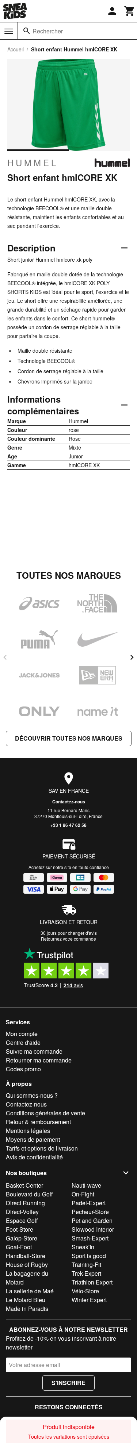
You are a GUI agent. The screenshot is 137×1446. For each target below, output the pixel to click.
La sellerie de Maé (30, 1291)
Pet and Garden (92, 1220)
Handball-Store (25, 1255)
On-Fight (83, 1194)
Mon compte (22, 1033)
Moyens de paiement (33, 1139)
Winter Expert (89, 1300)
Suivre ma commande (34, 1051)
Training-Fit (86, 1264)
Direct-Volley (22, 1211)
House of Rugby (27, 1264)
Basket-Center (24, 1185)
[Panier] (130, 11)
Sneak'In (83, 1247)
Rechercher (48, 31)
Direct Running (25, 1203)
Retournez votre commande (68, 938)
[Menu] (9, 31)
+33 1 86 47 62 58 (68, 825)
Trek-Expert (86, 1273)
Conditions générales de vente (45, 1113)
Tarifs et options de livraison (42, 1148)
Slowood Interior (93, 1229)
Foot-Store (19, 1229)
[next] (132, 657)
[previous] (5, 657)
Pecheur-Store (90, 1211)
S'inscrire (68, 1382)
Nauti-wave (86, 1185)
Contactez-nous (68, 801)
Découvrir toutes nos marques (68, 738)
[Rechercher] (26, 30)
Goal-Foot (19, 1247)
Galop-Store (21, 1238)
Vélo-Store (85, 1291)
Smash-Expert (90, 1238)
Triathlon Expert (92, 1282)
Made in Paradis (27, 1308)
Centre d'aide (23, 1042)
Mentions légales (28, 1130)
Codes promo (23, 1069)
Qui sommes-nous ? (32, 1095)
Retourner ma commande (39, 1060)
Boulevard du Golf (29, 1194)
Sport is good (89, 1255)
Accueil (15, 49)
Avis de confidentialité (34, 1157)
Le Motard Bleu (25, 1300)
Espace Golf (22, 1220)
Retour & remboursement (38, 1122)
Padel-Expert (89, 1203)
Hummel (32, 162)
